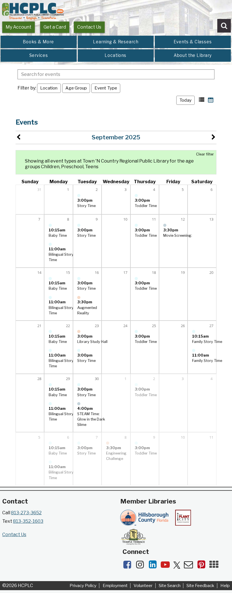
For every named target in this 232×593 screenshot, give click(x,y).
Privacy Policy (83, 585)
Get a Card (55, 27)
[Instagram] (141, 566)
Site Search (170, 585)
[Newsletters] (190, 566)
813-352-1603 (28, 521)
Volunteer (143, 585)
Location (49, 88)
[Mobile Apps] (215, 566)
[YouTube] (167, 566)
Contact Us (89, 27)
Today (185, 100)
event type (105, 88)
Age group (76, 88)
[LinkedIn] (154, 566)
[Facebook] (129, 566)
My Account (18, 27)
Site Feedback (200, 585)
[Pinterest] (203, 566)
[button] (201, 100)
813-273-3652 (26, 512)
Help (225, 585)
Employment (115, 585)
